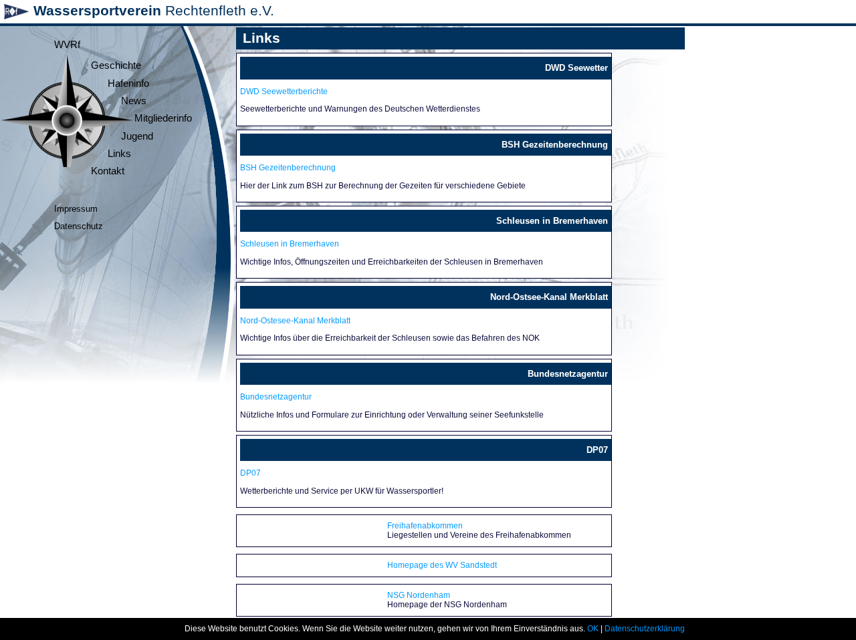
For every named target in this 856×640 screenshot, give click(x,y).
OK (593, 628)
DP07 (250, 473)
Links (119, 153)
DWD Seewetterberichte (284, 91)
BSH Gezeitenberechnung (288, 167)
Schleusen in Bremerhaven (289, 244)
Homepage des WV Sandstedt (442, 565)
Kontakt (107, 171)
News (133, 101)
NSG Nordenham (418, 595)
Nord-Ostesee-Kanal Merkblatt (295, 320)
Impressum (76, 209)
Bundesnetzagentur (276, 397)
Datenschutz (78, 226)
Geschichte (116, 65)
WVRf (67, 44)
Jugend (137, 136)
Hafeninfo (128, 83)
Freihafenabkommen (425, 525)
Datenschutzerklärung (645, 628)
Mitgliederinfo (163, 118)
